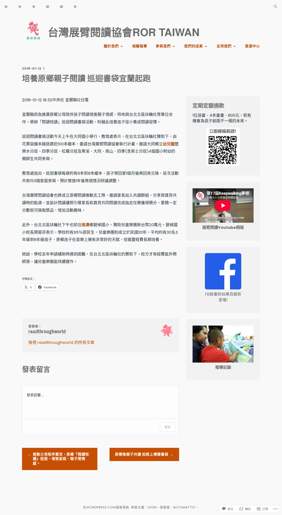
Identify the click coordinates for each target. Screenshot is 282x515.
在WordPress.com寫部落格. (106, 507)
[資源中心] (75, 6)
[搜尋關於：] (275, 6)
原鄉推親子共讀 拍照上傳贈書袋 (141, 454)
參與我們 (163, 46)
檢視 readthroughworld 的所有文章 (61, 342)
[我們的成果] (47, 6)
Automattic (184, 507)
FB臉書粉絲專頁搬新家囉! (223, 296)
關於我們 (111, 46)
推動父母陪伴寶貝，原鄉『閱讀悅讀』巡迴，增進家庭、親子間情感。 (61, 459)
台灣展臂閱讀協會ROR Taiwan (124, 31)
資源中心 (252, 46)
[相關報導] (20, 6)
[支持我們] (61, 6)
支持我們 (224, 46)
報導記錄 (223, 367)
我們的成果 (193, 46)
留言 (168, 427)
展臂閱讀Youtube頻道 (223, 227)
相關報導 (139, 46)
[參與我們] (34, 6)
